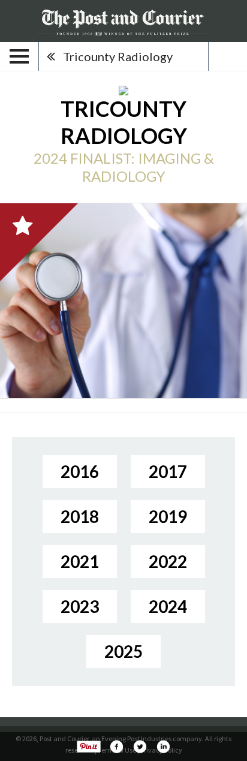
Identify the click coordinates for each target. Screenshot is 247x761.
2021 (80, 561)
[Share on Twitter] (139, 746)
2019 (168, 516)
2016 (80, 471)
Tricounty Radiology (118, 56)
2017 (168, 471)
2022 (168, 561)
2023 (80, 606)
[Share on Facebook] (116, 746)
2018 (80, 516)
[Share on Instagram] (163, 746)
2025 (123, 651)
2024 (168, 606)
